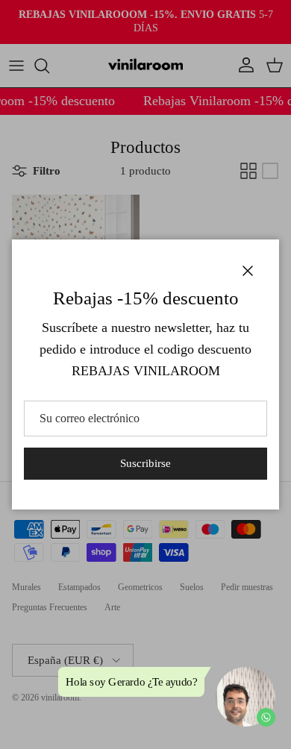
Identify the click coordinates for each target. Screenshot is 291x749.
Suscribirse (145, 463)
